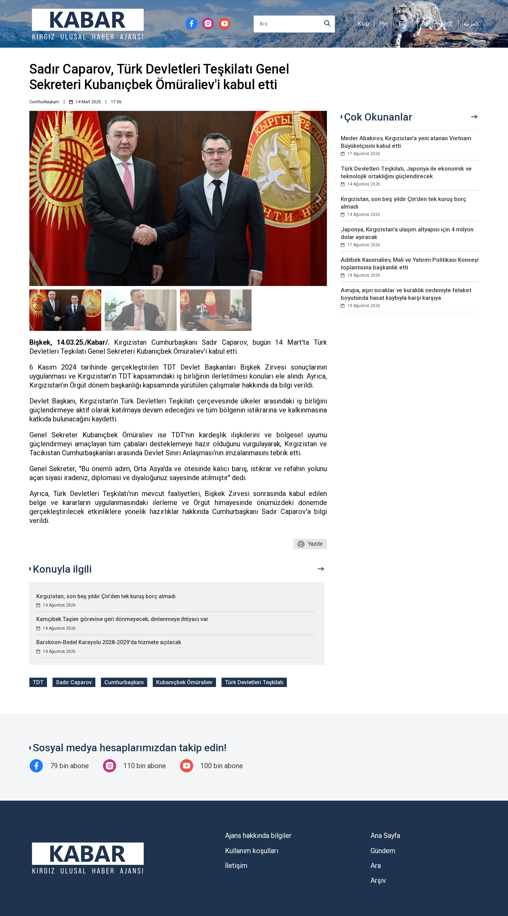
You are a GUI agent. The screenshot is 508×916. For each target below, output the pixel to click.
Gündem (382, 851)
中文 (447, 23)
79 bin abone (69, 766)
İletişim (236, 865)
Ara (375, 865)
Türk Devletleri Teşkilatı (254, 682)
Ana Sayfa (385, 835)
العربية (471, 23)
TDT (38, 682)
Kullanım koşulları (251, 851)
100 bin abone (221, 766)
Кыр (363, 23)
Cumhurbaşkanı (44, 102)
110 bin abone (144, 766)
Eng (402, 23)
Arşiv (378, 880)
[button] (318, 198)
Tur (425, 23)
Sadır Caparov (74, 682)
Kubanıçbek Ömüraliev (184, 682)
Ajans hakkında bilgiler (258, 835)
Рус (383, 23)
